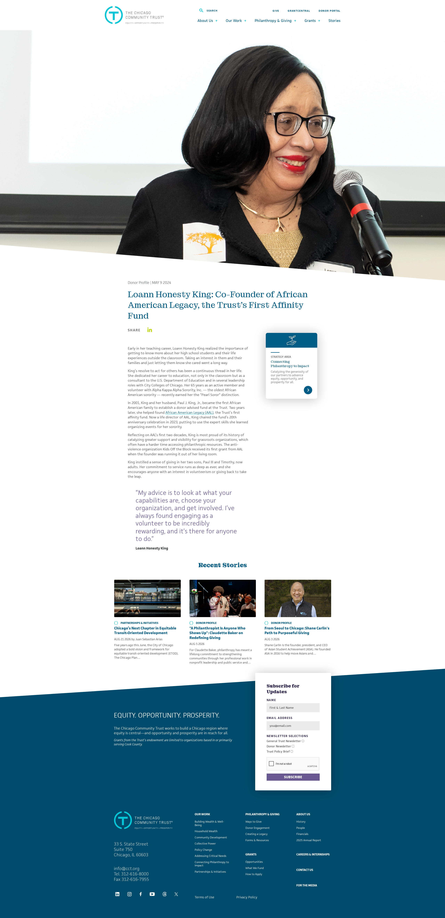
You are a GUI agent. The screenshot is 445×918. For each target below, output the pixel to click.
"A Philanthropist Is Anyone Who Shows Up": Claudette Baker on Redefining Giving (217, 633)
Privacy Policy (246, 897)
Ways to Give (253, 821)
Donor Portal (329, 10)
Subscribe (293, 777)
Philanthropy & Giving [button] (273, 20)
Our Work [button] (234, 20)
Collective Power (205, 843)
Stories (334, 21)
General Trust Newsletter (284, 741)
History (300, 821)
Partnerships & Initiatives (139, 623)
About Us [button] (205, 20)
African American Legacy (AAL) (189, 412)
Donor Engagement (257, 828)
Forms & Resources (257, 840)
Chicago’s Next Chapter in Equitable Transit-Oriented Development (145, 630)
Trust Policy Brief (278, 751)
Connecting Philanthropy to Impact (290, 363)
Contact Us (304, 870)
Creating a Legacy (256, 834)
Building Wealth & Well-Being (209, 823)
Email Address (280, 718)
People (300, 828)
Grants (250, 854)
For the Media (306, 885)
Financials (302, 834)
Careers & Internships (313, 854)
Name (271, 700)
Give (276, 10)
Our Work (202, 814)
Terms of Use (204, 897)
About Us (303, 814)
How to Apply (253, 874)
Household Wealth (206, 831)
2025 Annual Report (308, 840)
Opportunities (254, 862)
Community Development (211, 837)
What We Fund (254, 868)
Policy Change (203, 850)
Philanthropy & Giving (262, 814)
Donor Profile (138, 283)
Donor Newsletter (279, 746)
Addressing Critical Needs (210, 856)
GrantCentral (299, 10)
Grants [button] (310, 20)
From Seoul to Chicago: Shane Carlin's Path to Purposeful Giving (297, 630)
